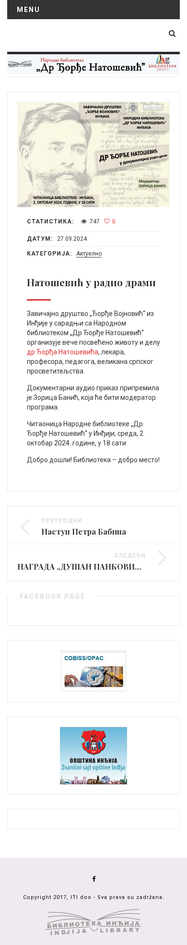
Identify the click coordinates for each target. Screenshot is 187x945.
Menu (28, 9)
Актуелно (89, 253)
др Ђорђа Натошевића (62, 352)
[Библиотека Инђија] (93, 62)
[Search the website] (172, 33)
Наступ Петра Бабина (83, 531)
